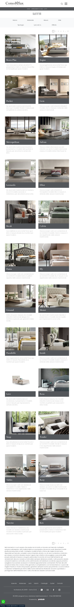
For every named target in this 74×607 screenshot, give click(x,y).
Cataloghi (44, 583)
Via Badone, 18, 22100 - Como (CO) (25, 590)
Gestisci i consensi (18, 606)
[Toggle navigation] (66, 3)
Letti (45, 9)
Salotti (36, 583)
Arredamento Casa (37, 9)
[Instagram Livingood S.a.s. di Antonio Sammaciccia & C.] (59, 590)
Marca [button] (15, 20)
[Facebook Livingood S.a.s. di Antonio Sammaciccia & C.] (54, 590)
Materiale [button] (30, 20)
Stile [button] (59, 20)
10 (68, 31)
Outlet (52, 583)
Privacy (3, 606)
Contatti (60, 583)
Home (28, 9)
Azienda (14, 583)
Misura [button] (46, 20)
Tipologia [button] (21, 25)
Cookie (8, 606)
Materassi (22, 583)
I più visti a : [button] (38, 25)
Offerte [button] (54, 25)
